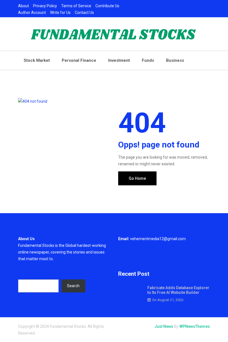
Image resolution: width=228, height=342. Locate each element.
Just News (163, 326)
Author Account (32, 12)
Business (175, 60)
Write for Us (60, 12)
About (23, 6)
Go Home (137, 178)
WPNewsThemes (194, 326)
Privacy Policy (45, 6)
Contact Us (84, 12)
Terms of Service (76, 6)
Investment (119, 60)
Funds (148, 60)
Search (24, 274)
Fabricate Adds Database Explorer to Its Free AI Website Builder (178, 290)
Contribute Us (107, 6)
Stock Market (37, 60)
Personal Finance (79, 60)
